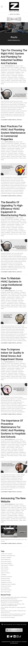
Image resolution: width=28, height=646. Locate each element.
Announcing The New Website (8, 617)
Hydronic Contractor (6, 75)
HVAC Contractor (10, 74)
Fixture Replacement (5, 559)
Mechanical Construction (6, 576)
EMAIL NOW (14, 19)
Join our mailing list (14, 630)
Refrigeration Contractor (13, 78)
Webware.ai (15, 643)
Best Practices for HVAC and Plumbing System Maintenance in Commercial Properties (13, 133)
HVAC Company (4, 567)
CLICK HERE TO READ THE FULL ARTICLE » (11, 119)
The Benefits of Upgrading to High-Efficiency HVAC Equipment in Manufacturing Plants (13, 209)
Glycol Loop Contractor (13, 70)
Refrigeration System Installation (8, 584)
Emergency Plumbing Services (8, 555)
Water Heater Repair (5, 591)
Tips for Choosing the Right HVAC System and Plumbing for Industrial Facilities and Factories (14, 57)
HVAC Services (19, 74)
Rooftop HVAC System (16, 80)
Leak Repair (14, 75)
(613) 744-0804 (15, 14)
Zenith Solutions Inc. (16, 641)
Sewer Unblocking (5, 588)
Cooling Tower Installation (13, 67)
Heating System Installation (14, 72)
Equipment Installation (16, 69)
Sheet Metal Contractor (13, 82)
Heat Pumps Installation (6, 563)
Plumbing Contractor (5, 580)
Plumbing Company (13, 77)
